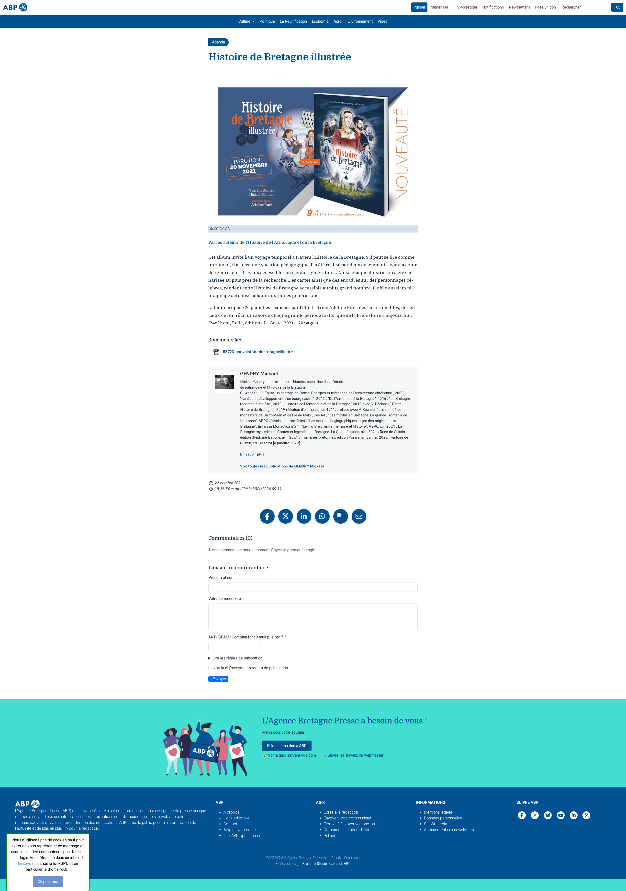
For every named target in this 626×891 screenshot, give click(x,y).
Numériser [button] (439, 7)
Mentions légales (438, 812)
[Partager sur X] (285, 516)
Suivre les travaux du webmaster (355, 755)
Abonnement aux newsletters (449, 829)
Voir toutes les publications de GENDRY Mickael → (284, 466)
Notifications (493, 7)
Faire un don (545, 7)
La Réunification (293, 21)
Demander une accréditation (348, 829)
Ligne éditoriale (236, 818)
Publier (419, 7)
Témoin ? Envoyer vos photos (349, 824)
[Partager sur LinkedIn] (304, 516)
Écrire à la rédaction (341, 812)
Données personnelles (443, 818)
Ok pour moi (48, 881)
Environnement (360, 21)
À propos (231, 812)
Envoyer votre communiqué (347, 818)
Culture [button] (244, 21)
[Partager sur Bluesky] (340, 516)
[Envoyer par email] (359, 516)
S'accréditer (467, 7)
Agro (338, 21)
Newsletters (519, 7)
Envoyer (219, 679)
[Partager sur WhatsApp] (322, 516)
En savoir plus (30, 863)
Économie (320, 21)
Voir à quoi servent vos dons (293, 755)
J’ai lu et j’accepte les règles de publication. (251, 668)
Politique (267, 21)
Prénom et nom (221, 577)
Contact (230, 824)
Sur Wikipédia (435, 824)
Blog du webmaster (240, 829)
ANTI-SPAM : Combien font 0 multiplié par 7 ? (247, 637)
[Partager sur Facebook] (267, 516)
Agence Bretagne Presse (305, 858)
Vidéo (383, 21)
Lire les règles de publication (237, 658)
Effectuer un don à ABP (287, 745)
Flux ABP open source (242, 835)
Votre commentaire (224, 598)
